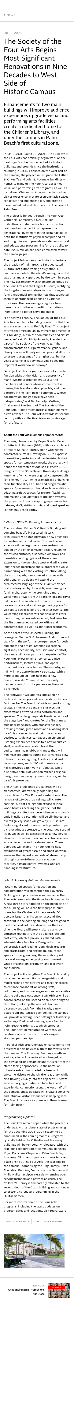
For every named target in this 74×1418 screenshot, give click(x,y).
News (11, 15)
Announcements (17, 1222)
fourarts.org (58, 1210)
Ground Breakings (49, 1222)
